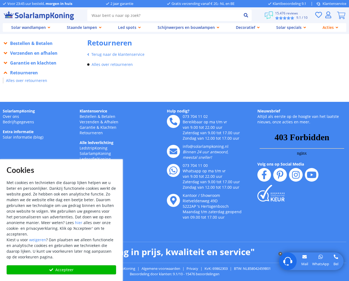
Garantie (87, 127)
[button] (42, 43)
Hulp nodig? (178, 111)
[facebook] (264, 175)
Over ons (11, 116)
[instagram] (296, 175)
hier (78, 222)
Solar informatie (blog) (23, 137)
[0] (341, 15)
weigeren (37, 239)
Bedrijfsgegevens (18, 121)
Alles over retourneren (26, 80)
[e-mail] (173, 151)
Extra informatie (18, 131)
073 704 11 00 (195, 165)
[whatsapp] (173, 170)
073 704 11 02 (195, 116)
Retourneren (91, 132)
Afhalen (111, 121)
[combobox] (163, 15)
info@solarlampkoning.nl (205, 146)
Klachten (108, 127)
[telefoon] (173, 121)
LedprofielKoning (95, 158)
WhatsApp (320, 263)
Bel (335, 263)
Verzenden (89, 121)
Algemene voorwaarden (161, 268)
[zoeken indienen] (246, 15)
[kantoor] (173, 200)
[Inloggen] (328, 15)
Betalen (108, 116)
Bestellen (88, 116)
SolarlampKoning (19, 111)
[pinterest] (280, 175)
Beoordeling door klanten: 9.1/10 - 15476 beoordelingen (174, 273)
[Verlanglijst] (318, 15)
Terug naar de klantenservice (118, 54)
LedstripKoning (93, 148)
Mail (304, 263)
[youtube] (311, 175)
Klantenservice (334, 3)
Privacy (192, 268)
